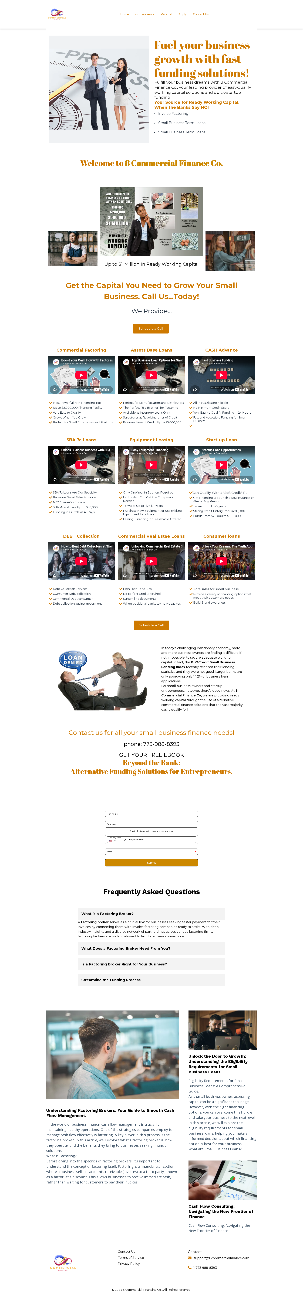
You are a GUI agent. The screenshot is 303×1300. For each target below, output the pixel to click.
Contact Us (200, 14)
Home (124, 14)
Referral (166, 14)
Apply (183, 14)
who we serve (144, 14)
